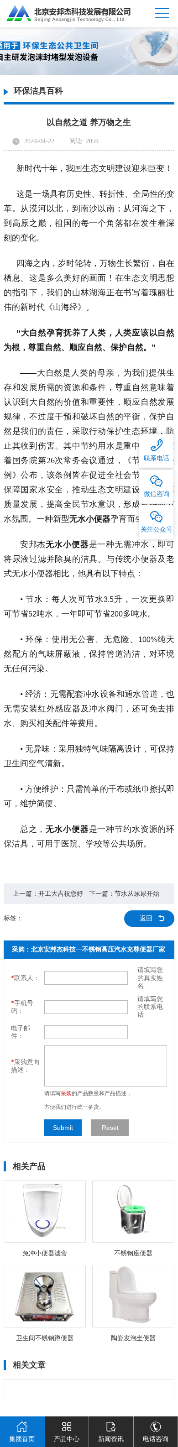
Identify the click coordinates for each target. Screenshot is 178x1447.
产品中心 (66, 1439)
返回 (146, 918)
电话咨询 (155, 1439)
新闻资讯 (111, 1439)
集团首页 (22, 1439)
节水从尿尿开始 (137, 893)
